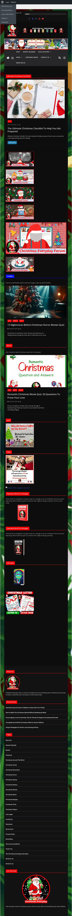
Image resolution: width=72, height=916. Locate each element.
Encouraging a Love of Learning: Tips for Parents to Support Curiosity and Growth (32, 717)
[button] (50, 52)
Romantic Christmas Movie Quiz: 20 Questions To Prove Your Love (33, 396)
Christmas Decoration (13, 770)
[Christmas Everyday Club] (8, 58)
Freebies (15, 320)
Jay (19, 124)
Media (18, 57)
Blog (9, 121)
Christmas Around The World (15, 760)
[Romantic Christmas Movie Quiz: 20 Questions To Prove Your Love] (36, 371)
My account (9, 829)
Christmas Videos (11, 809)
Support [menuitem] (4, 18)
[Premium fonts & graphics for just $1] (18, 488)
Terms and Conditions (13, 844)
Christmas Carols (11, 765)
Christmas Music (11, 794)
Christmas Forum (31, 57)
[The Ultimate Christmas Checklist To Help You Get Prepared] (36, 99)
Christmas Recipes (12, 799)
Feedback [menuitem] (5, 22)
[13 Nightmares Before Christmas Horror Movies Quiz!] (36, 302)
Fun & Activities (43, 52)
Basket (8, 750)
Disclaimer (9, 824)
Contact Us (45, 57)
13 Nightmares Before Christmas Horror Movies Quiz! (35, 324)
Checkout (9, 755)
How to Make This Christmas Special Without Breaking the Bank (26, 712)
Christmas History (11, 785)
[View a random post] (64, 58)
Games (21, 320)
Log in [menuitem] (7, 2)
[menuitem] (2, 2)
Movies (21, 390)
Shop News (9, 839)
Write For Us (20, 63)
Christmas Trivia (11, 804)
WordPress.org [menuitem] (7, 6)
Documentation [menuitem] (7, 10)
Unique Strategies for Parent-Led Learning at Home (22, 727)
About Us (9, 740)
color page (9, 814)
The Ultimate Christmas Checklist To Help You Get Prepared (34, 130)
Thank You (9, 849)
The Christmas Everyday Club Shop (17, 854)
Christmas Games (11, 779)
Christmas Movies (11, 789)
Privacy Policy (10, 834)
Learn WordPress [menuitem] (8, 14)
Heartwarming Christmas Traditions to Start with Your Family (25, 707)
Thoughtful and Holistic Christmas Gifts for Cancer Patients (25, 722)
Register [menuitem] (13, 2)
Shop (18, 52)
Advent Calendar (29, 52)
